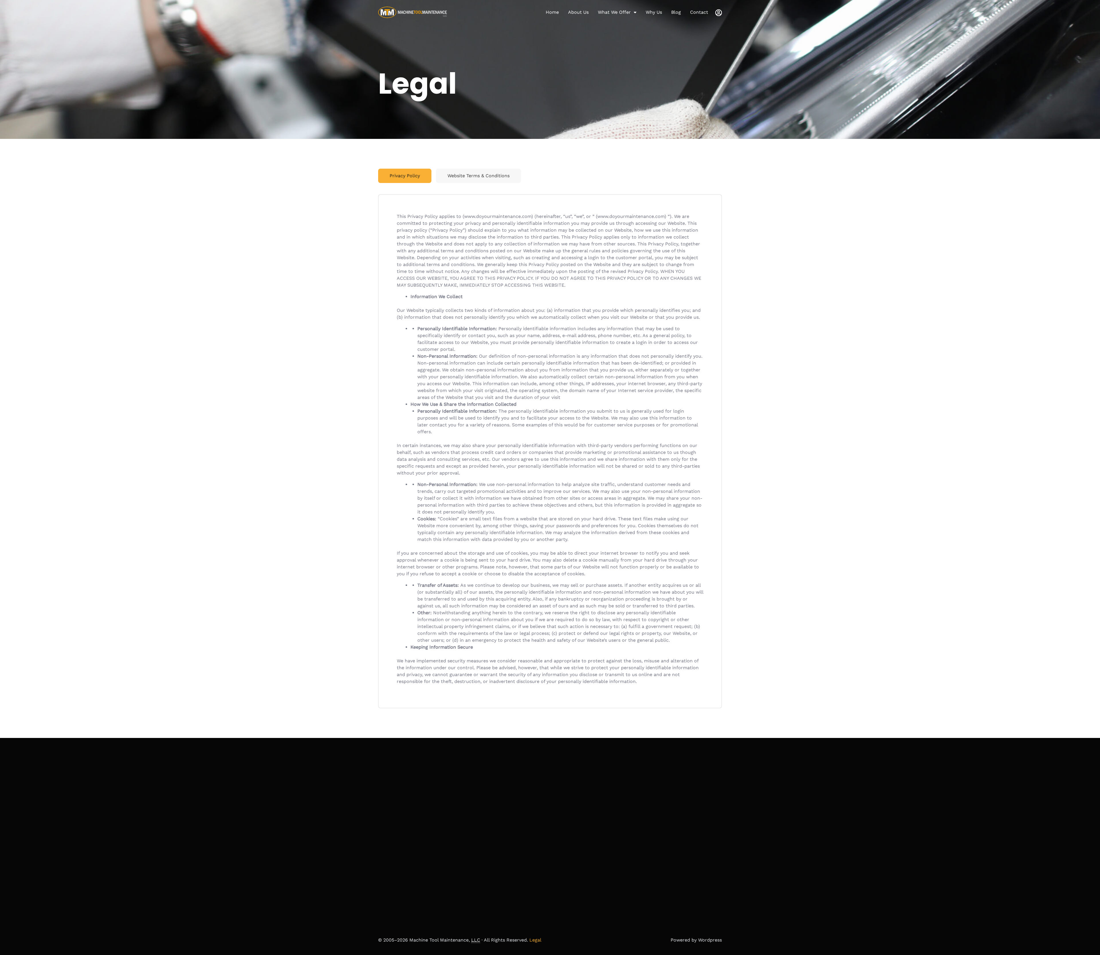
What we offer (614, 12)
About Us (578, 12)
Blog (676, 12)
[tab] (404, 176)
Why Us (654, 12)
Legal (535, 940)
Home (552, 12)
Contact (699, 12)
